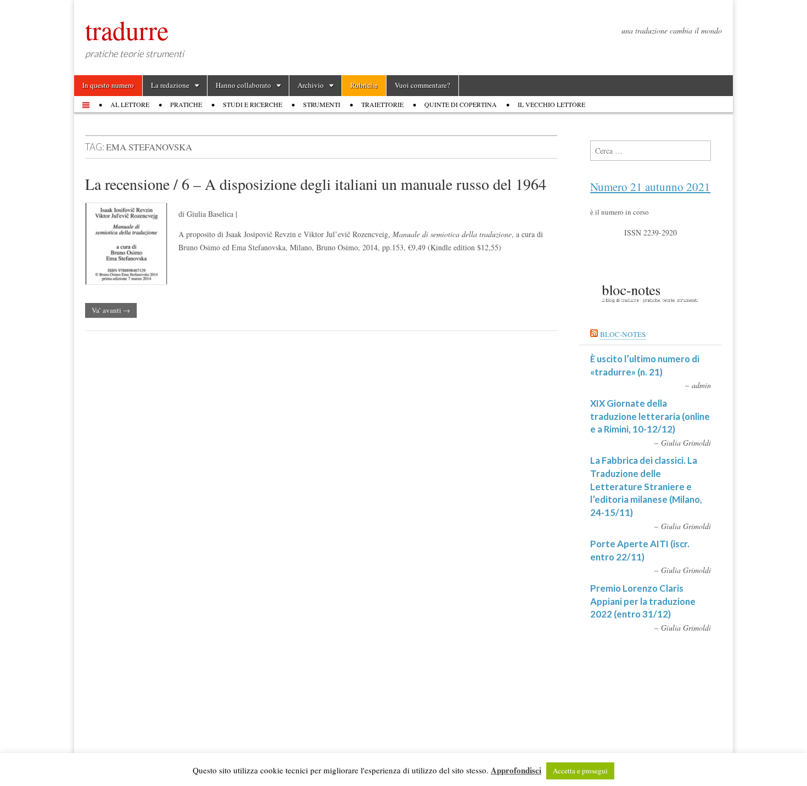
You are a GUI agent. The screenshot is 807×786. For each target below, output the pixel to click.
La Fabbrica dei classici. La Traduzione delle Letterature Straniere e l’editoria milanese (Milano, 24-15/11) (646, 486)
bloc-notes (623, 334)
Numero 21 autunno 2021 (650, 186)
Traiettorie (382, 104)
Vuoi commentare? (422, 85)
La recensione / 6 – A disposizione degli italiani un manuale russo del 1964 (315, 183)
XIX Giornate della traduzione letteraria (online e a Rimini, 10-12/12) (650, 416)
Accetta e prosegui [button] (580, 771)
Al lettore (129, 104)
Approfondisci (516, 770)
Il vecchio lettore (551, 104)
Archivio (311, 85)
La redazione (170, 85)
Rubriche (364, 85)
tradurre (127, 29)
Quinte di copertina (460, 104)
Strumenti (321, 104)
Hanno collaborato (243, 85)
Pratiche (186, 104)
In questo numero (108, 85)
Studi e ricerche (252, 104)
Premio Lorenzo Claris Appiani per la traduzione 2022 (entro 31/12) (643, 601)
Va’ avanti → (111, 310)
